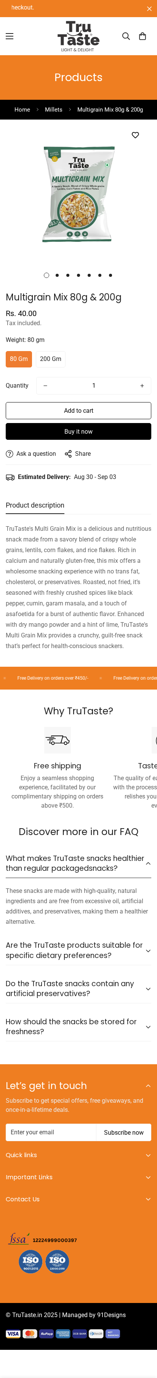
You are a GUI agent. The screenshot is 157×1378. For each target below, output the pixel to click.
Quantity (17, 385)
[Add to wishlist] (135, 135)
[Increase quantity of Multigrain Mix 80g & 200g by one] (142, 385)
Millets (53, 109)
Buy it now (78, 431)
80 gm (19, 358)
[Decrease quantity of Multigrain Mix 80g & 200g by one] (45, 385)
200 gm (50, 358)
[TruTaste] (78, 36)
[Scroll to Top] (143, 1337)
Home (22, 109)
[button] (142, 36)
